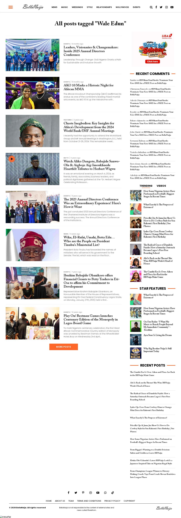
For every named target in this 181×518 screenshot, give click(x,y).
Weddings (77, 7)
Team (71, 500)
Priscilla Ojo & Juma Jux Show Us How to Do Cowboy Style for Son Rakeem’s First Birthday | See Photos (152, 428)
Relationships (104, 7)
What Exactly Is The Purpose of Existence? (148, 418)
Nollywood (122, 7)
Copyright (129, 500)
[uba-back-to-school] (153, 66)
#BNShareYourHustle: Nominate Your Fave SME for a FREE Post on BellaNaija (150, 92)
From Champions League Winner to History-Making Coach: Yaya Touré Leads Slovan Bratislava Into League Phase (152, 474)
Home (49, 500)
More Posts (63, 346)
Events (136, 7)
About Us (60, 500)
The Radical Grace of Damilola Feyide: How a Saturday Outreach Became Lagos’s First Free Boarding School (150, 397)
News (54, 7)
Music (64, 7)
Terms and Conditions (89, 500)
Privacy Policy (112, 500)
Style (89, 7)
